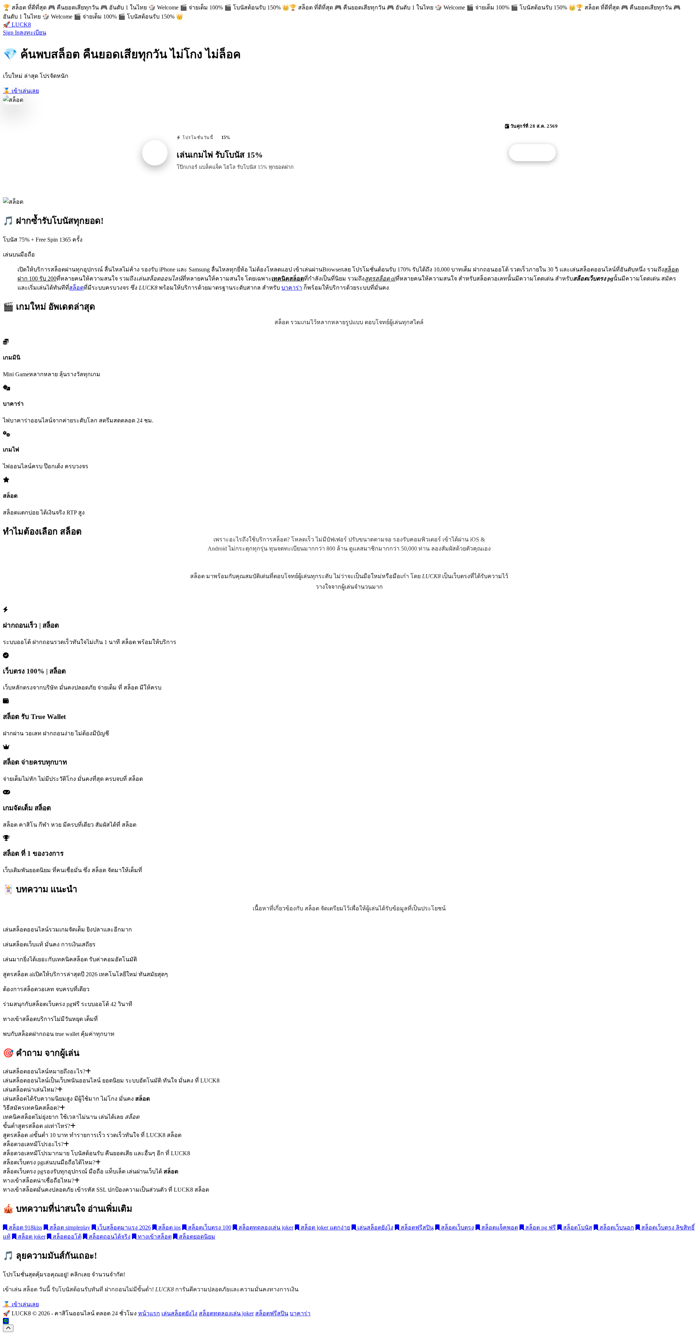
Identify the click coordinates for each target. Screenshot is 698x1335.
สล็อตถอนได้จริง (109, 1236)
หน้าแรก (149, 1313)
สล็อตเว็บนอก (616, 1227)
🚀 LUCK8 (17, 24)
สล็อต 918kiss (24, 1227)
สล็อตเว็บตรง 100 (208, 1227)
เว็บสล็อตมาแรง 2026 (123, 1227)
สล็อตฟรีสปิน (416, 1227)
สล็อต (76, 288)
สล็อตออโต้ (66, 1236)
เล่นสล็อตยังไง (374, 1227)
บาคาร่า (291, 288)
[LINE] (6, 1321)
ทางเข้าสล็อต (154, 1236)
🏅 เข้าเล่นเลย (21, 91)
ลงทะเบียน (33, 32)
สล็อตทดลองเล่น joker (265, 1227)
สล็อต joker (30, 1236)
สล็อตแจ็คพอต (499, 1227)
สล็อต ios (169, 1227)
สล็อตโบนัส (577, 1227)
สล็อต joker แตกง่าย (324, 1227)
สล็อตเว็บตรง (457, 1227)
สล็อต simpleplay (69, 1227)
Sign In (11, 32)
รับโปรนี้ (536, 153)
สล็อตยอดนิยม (196, 1236)
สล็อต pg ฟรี (540, 1227)
